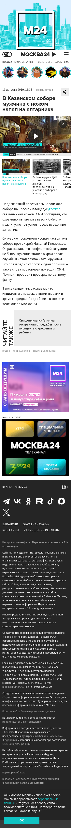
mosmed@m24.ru (12, 687)
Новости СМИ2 (11, 417)
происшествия (22, 350)
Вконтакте (17, 501)
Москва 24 (35, 54)
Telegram (6, 501)
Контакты (10, 530)
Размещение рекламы (42, 530)
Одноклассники (28, 501)
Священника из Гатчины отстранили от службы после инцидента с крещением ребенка (40, 326)
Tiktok (50, 501)
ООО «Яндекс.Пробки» (16, 744)
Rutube (39, 501)
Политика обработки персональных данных (28, 711)
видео (6, 350)
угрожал (54, 209)
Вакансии (10, 524)
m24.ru (13, 553)
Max (61, 501)
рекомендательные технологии (21, 722)
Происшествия (44, 90)
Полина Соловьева (44, 350)
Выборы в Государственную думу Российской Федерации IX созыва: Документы (30, 781)
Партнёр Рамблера (13, 773)
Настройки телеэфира (16, 542)
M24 (24, 487)
